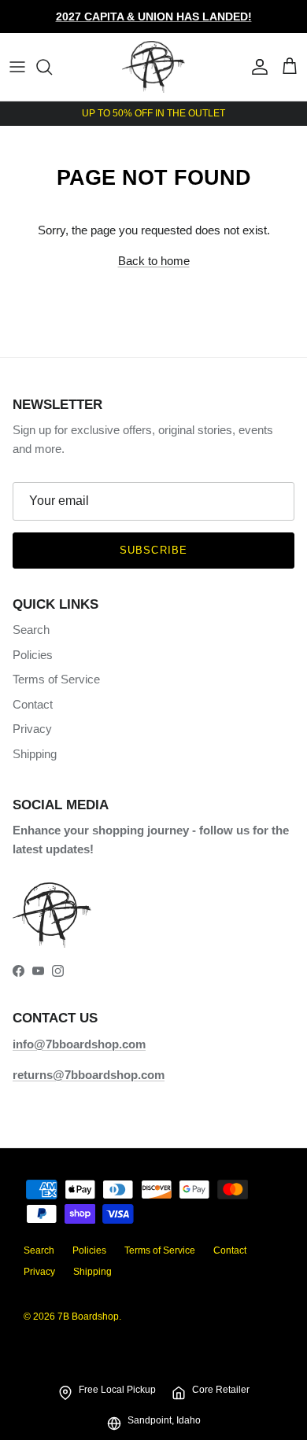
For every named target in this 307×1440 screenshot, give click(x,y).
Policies (33, 654)
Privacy (32, 728)
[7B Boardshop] (153, 67)
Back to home (154, 260)
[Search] (52, 67)
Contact (33, 704)
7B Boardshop (88, 1316)
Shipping (35, 754)
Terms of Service (56, 679)
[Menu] (17, 67)
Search (31, 629)
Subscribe (153, 550)
